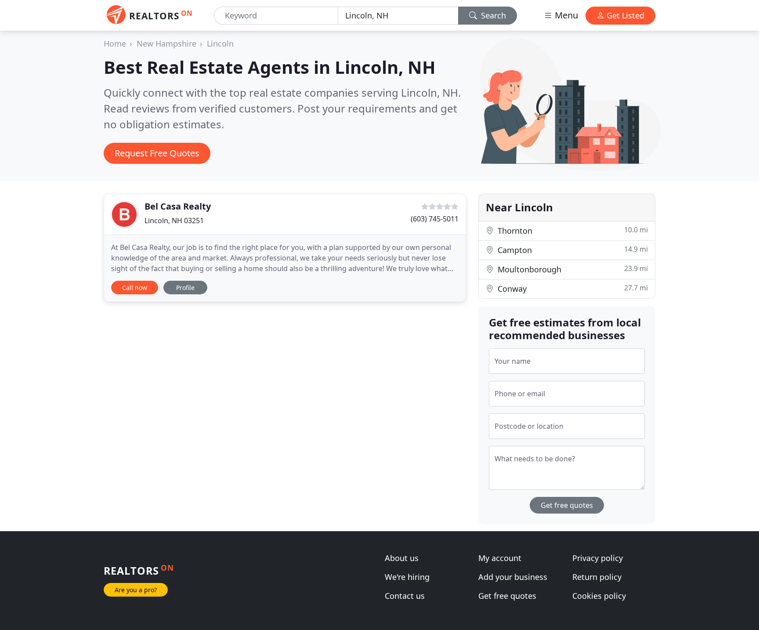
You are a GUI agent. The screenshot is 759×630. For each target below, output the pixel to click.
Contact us (405, 595)
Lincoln (220, 43)
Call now (134, 287)
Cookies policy (599, 595)
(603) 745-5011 (435, 219)
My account (499, 558)
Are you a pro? (136, 590)
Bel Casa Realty (178, 206)
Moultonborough (571, 269)
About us (402, 558)
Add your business (512, 577)
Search (492, 15)
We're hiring (407, 577)
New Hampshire (166, 43)
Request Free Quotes (157, 153)
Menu (565, 15)
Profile (185, 287)
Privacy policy (597, 558)
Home (115, 43)
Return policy (597, 577)
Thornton (571, 230)
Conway (571, 288)
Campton (571, 249)
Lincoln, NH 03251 (174, 220)
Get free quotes (567, 505)
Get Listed (624, 15)
